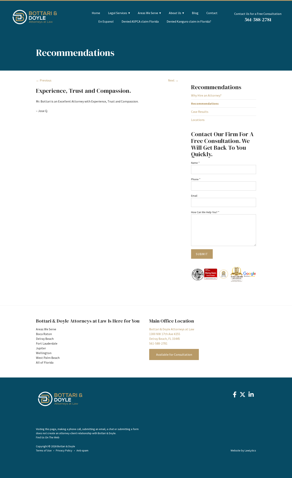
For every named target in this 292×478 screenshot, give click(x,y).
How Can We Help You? (205, 212)
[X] (243, 396)
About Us (175, 13)
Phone (195, 179)
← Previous (43, 80)
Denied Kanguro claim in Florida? (189, 21)
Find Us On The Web (47, 437)
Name (195, 163)
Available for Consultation (174, 354)
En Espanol (106, 21)
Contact (212, 13)
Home (96, 13)
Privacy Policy (64, 450)
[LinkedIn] (251, 396)
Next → (173, 80)
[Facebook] (235, 396)
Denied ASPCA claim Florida (140, 21)
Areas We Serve (148, 13)
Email (194, 195)
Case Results (199, 112)
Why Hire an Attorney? (206, 95)
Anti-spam (82, 450)
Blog (195, 13)
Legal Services (117, 13)
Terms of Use (44, 450)
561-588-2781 (258, 19)
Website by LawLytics (243, 450)
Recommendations (216, 87)
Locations (198, 120)
